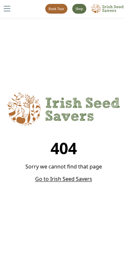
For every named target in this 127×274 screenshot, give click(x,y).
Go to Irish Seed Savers (63, 178)
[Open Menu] (7, 8)
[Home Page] (107, 8)
